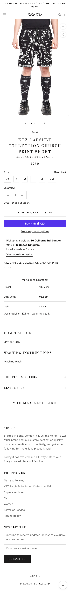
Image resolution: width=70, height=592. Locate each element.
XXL (52, 179)
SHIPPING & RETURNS (22, 377)
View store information (19, 254)
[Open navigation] (4, 14)
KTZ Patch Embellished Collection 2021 (28, 486)
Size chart (60, 172)
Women (8, 504)
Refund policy (12, 515)
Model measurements (35, 279)
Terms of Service (14, 509)
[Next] (44, 123)
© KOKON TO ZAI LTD (35, 584)
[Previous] (25, 123)
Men (6, 498)
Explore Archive (13, 492)
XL (42, 179)
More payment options (35, 231)
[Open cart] (65, 14)
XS (7, 179)
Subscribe (17, 559)
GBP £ (33, 576)
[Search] (59, 14)
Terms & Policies (14, 480)
